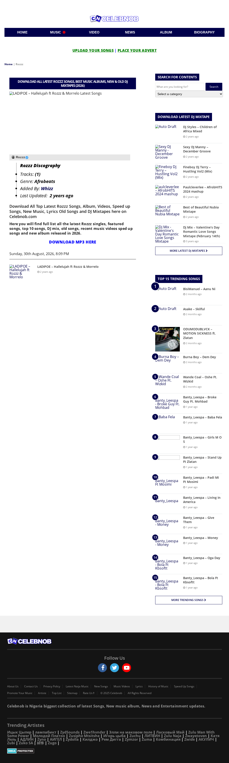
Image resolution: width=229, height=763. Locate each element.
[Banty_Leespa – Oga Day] (167, 564)
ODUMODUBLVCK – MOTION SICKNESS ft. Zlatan (199, 333)
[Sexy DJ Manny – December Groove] (167, 153)
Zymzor (131, 739)
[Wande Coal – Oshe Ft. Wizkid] (167, 383)
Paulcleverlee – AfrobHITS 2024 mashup (202, 189)
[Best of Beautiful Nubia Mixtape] (167, 213)
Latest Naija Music (77, 686)
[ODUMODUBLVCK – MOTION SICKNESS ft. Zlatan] (167, 339)
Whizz (47, 188)
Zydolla (72, 739)
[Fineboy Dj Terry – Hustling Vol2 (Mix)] (167, 173)
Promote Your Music (19, 693)
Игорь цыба (114, 735)
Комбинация (168, 739)
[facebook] (102, 667)
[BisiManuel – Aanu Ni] (167, 295)
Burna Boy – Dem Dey (199, 357)
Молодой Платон (49, 735)
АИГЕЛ (56, 739)
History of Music (158, 686)
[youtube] (126, 667)
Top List (56, 693)
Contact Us (31, 686)
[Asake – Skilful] (167, 315)
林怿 (40, 742)
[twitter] (114, 667)
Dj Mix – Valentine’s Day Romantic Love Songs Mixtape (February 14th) (201, 231)
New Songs (101, 686)
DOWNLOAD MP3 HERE (72, 242)
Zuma (147, 739)
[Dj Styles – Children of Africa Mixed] (167, 133)
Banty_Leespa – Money (200, 538)
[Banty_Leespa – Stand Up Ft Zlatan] (167, 463)
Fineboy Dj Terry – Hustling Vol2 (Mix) (197, 169)
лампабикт (45, 732)
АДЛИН (27, 739)
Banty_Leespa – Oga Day (201, 558)
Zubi (11, 742)
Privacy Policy (51, 686)
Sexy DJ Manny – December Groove (197, 149)
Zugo (52, 742)
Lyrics (139, 686)
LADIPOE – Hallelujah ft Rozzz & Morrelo (68, 266)
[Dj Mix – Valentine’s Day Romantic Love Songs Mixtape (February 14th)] (167, 234)
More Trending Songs (187, 600)
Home (8, 64)
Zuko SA (26, 742)
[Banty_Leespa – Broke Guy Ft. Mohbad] (167, 403)
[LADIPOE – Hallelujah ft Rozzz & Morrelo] (21, 272)
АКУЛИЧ (206, 739)
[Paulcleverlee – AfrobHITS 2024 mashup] (167, 193)
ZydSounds (70, 732)
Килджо (90, 739)
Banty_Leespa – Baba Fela (202, 417)
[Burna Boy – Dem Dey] (167, 363)
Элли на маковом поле (130, 732)
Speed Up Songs (184, 686)
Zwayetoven (196, 735)
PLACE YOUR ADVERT (137, 50)
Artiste (42, 693)
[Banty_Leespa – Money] (167, 544)
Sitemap (72, 693)
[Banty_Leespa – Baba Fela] (167, 423)
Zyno (41, 739)
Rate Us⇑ (89, 693)
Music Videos (122, 686)
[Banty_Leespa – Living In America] (167, 503)
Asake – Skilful (194, 309)
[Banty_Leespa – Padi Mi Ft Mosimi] (167, 483)
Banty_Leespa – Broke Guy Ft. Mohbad (199, 399)
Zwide (189, 739)
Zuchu (135, 735)
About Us (13, 686)
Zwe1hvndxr (94, 732)
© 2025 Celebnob (111, 693)
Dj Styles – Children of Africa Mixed (200, 129)
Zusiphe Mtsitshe (84, 735)
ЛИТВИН (152, 735)
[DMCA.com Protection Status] (114, 751)
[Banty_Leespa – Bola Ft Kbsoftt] (167, 584)
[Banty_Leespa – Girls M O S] (167, 443)
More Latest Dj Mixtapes (188, 251)
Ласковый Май (170, 732)
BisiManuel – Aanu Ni (199, 289)
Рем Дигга (111, 739)
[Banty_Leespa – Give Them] (167, 524)
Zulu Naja (172, 735)
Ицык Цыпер (19, 732)
